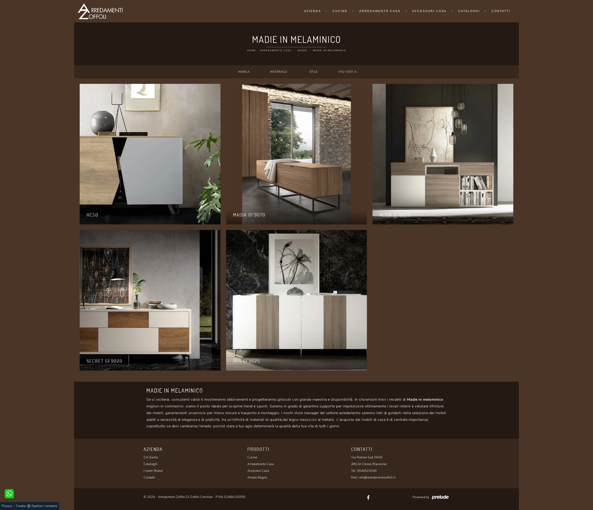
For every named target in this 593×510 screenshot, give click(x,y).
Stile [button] (313, 72)
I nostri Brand (153, 471)
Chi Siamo (151, 457)
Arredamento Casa (380, 11)
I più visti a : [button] (348, 72)
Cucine (340, 11)
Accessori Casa (429, 11)
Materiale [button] (278, 72)
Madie (302, 50)
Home (251, 50)
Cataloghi (469, 11)
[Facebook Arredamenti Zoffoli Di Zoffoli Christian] (368, 497)
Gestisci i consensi (44, 506)
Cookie (21, 506)
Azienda (312, 11)
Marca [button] (244, 72)
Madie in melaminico (329, 50)
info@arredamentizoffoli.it (377, 477)
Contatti (501, 11)
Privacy (7, 506)
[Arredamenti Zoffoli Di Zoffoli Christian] (100, 11)
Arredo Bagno (257, 477)
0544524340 (367, 471)
